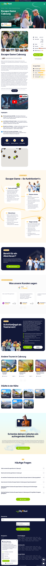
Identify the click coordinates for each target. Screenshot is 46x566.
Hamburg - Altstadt (28, 537)
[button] (9, 563)
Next (25, 307)
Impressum (38, 565)
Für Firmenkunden (38, 58)
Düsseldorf (35, 538)
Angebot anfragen (38, 347)
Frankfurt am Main (28, 538)
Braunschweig (28, 540)
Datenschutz (43, 565)
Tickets (2, 537)
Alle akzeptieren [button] (6, 560)
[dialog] (9, 552)
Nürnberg (23, 538)
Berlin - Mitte (35, 537)
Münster (19, 538)
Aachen (39, 539)
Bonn (23, 539)
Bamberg (26, 539)
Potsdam (23, 540)
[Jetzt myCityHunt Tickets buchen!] (43, 559)
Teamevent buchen (27, 347)
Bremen (33, 540)
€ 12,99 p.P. (39, 55)
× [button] (16, 540)
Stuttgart (19, 539)
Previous (21, 307)
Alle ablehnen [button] (13, 560)
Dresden (19, 540)
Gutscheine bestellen (24, 448)
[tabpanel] (7, 141)
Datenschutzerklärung (23, 526)
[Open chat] (43, 563)
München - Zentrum (21, 537)
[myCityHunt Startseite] (7, 4)
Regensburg (35, 539)
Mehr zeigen (14, 90)
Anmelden (23, 529)
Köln (39, 537)
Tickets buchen (14, 266)
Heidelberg (39, 538)
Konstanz (37, 540)
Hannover (30, 539)
